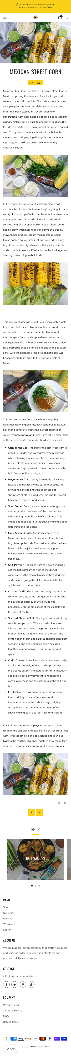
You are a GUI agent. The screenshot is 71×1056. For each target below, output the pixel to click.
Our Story (8, 912)
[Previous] (7, 6)
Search (7, 929)
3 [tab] (39, 886)
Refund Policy (11, 1021)
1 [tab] (32, 886)
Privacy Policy (11, 1004)
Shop (6, 907)
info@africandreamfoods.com (20, 976)
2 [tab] (35, 886)
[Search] (66, 17)
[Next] (64, 6)
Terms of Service (12, 1010)
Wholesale (9, 924)
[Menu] (5, 17)
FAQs (6, 1016)
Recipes (7, 918)
